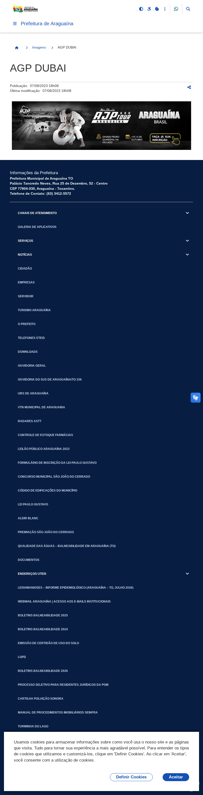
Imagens (39, 47)
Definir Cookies (131, 777)
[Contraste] (141, 9)
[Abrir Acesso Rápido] (165, 9)
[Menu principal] (15, 23)
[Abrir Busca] (188, 9)
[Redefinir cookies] (157, 9)
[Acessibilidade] (149, 9)
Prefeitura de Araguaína (47, 23)
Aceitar (176, 777)
